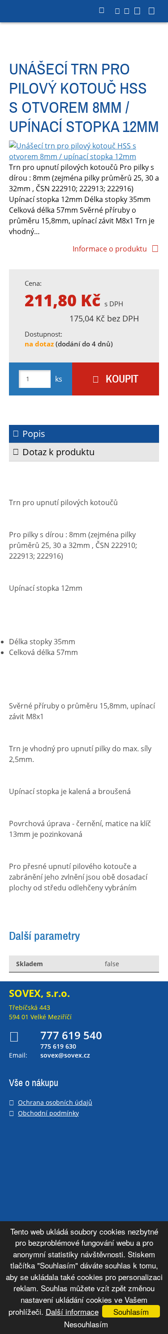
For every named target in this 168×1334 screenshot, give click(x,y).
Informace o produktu (110, 249)
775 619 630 (58, 1046)
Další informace (72, 1311)
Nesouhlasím (86, 1324)
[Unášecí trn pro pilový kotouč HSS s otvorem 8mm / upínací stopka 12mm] (84, 151)
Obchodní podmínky (48, 1113)
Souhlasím (131, 1311)
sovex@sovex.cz (65, 1055)
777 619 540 (71, 1035)
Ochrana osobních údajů (55, 1102)
